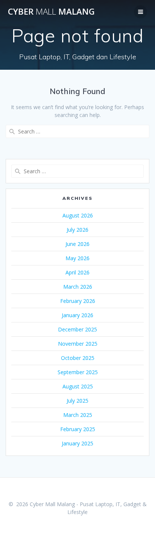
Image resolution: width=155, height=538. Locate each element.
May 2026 (77, 258)
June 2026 (77, 243)
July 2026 (77, 229)
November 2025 (77, 343)
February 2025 (77, 429)
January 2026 (77, 315)
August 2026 (77, 215)
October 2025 (77, 357)
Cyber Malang (51, 11)
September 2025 (78, 372)
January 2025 (77, 443)
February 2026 (77, 300)
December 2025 (77, 329)
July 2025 (77, 400)
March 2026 (77, 286)
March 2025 (77, 414)
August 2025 (77, 386)
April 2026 (77, 272)
